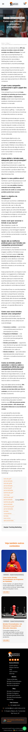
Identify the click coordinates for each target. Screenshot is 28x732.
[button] (3, 4)
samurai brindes (9, 520)
